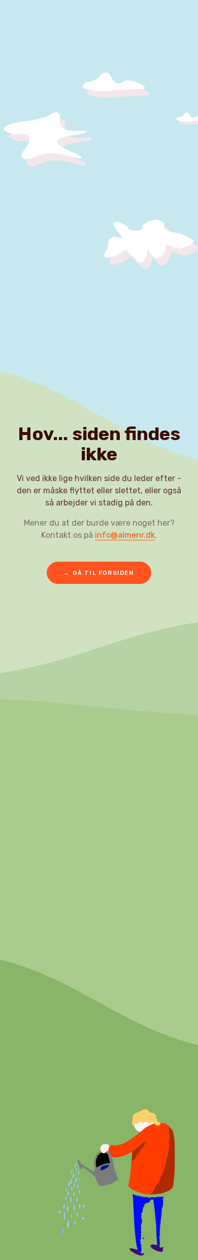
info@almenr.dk (125, 535)
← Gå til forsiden (98, 572)
